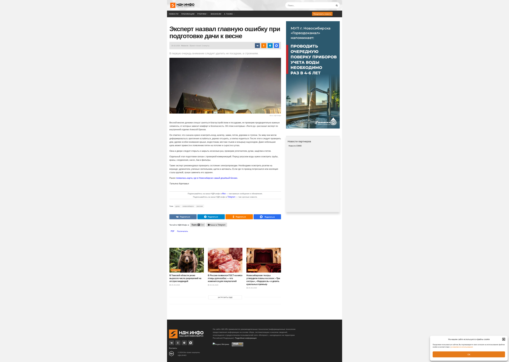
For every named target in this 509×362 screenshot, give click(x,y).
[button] (503, 339)
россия (200, 206)
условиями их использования (462, 347)
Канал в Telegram (217, 224)
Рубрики (201, 14)
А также (228, 14)
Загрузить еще (225, 297)
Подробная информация (246, 338)
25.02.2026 (175, 45)
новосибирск (188, 206)
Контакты (173, 348)
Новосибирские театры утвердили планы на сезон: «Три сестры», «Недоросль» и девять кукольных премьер (263, 280)
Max (224, 193)
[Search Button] (337, 5)
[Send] (267, 216)
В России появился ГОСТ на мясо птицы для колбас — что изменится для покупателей (225, 278)
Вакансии (216, 14)
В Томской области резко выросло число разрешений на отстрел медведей (185, 278)
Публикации (187, 14)
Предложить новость (322, 13)
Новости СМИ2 (295, 145)
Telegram (231, 196)
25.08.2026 (175, 285)
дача (177, 206)
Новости (173, 14)
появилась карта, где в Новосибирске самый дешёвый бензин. (207, 177)
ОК (469, 354)
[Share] (183, 216)
